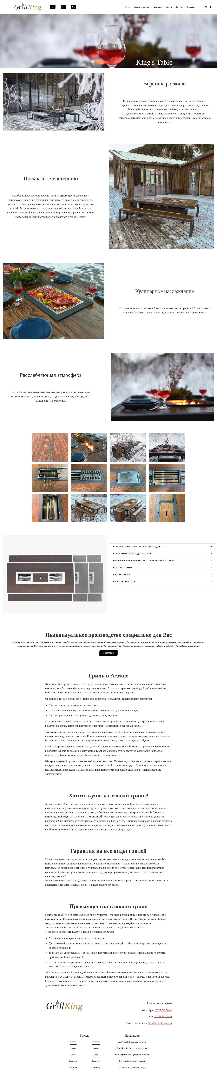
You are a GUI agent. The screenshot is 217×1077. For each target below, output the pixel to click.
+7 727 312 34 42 (163, 1010)
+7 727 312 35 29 (163, 1016)
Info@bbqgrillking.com (160, 1023)
